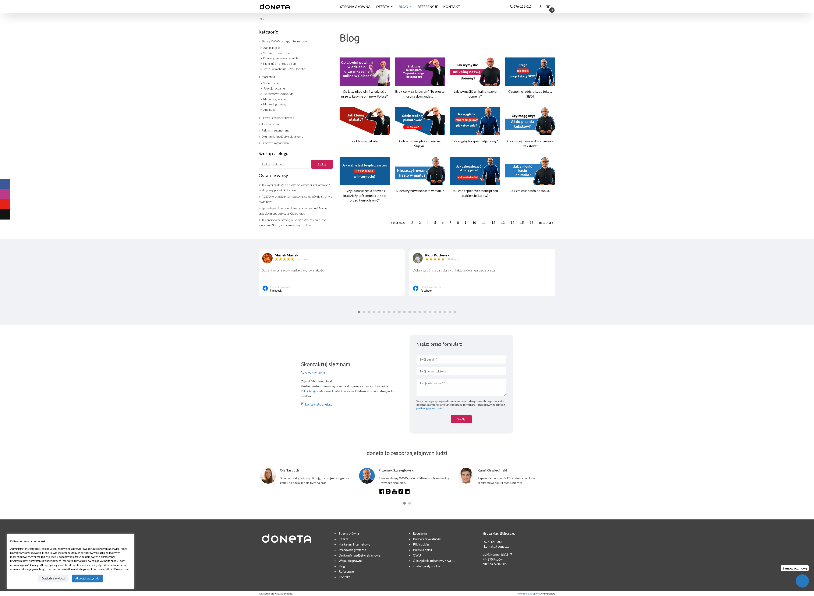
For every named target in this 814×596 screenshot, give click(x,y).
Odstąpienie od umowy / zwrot (434, 560)
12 (493, 222)
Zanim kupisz (271, 47)
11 (484, 222)
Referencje (346, 571)
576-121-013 (315, 373)
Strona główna (349, 533)
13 (503, 222)
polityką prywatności (429, 408)
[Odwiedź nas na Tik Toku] (401, 493)
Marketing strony (274, 104)
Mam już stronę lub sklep (279, 63)
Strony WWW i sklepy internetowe (284, 41)
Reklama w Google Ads (278, 93)
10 (474, 222)
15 (522, 222)
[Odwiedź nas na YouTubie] (394, 493)
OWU (417, 555)
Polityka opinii (422, 550)
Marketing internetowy (354, 544)
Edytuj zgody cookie (426, 566)
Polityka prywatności (427, 539)
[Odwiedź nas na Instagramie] (388, 493)
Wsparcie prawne (350, 560)
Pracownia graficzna (275, 143)
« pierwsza (398, 222)
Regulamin (420, 533)
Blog (342, 566)
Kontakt (344, 577)
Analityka (269, 109)
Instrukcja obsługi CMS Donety (284, 69)
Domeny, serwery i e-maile (280, 58)
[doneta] (275, 6)
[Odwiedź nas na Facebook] (382, 493)
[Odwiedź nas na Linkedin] (407, 493)
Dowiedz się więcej (53, 578)
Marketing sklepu (274, 99)
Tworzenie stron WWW (530, 593)
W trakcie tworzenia (276, 53)
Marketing (268, 76)
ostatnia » (546, 222)
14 (512, 222)
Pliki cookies (421, 544)
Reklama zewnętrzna (276, 130)
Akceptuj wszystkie (87, 578)
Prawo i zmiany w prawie (278, 117)
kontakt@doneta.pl (319, 404)
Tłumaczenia (270, 124)
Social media (271, 83)
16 (531, 222)
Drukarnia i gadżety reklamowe (282, 136)
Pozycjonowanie (274, 88)
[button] (359, 312)
